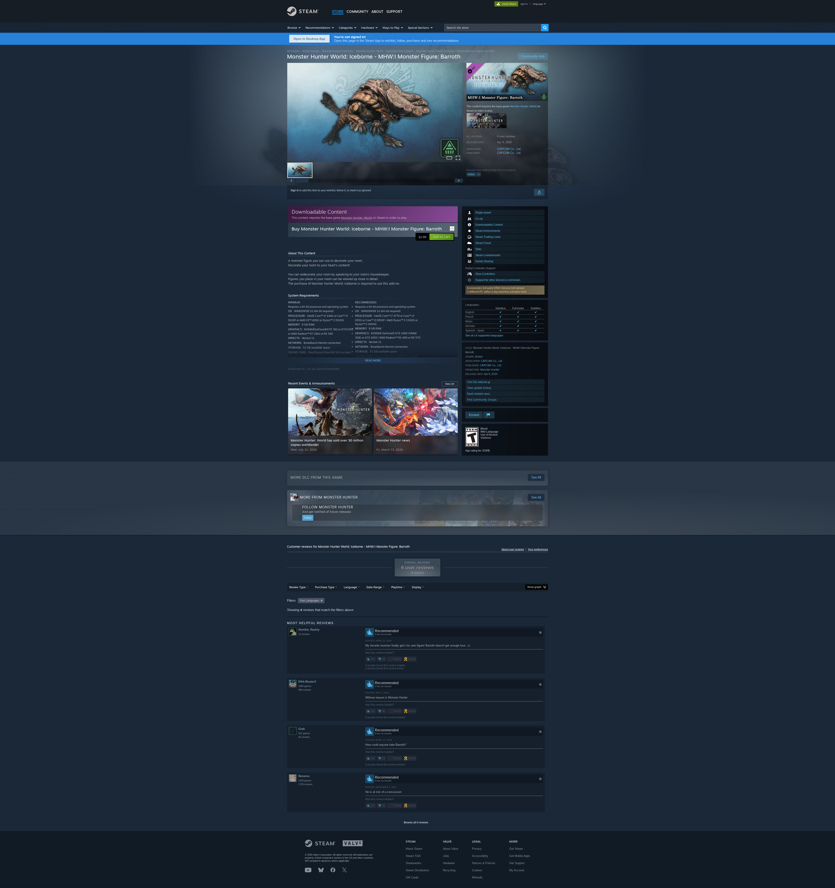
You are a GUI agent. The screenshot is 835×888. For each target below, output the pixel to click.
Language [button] (350, 587)
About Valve (450, 848)
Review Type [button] (297, 587)
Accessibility (480, 856)
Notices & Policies (483, 863)
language (538, 3)
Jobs (446, 856)
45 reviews (304, 737)
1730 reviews (305, 784)
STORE (338, 11)
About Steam (414, 848)
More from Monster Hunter (329, 497)
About (377, 11)
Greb (301, 728)
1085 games (304, 686)
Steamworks (413, 863)
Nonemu (304, 776)
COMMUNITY (357, 11)
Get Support (516, 863)
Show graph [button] (534, 587)
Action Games (310, 51)
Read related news (478, 393)
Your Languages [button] (309, 600)
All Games (293, 51)
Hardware (449, 863)
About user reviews (512, 549)
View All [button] (449, 383)
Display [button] (416, 587)
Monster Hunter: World (369, 51)
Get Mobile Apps (519, 856)
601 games (304, 733)
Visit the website (477, 382)
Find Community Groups (482, 399)
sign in (524, 3)
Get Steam (516, 848)
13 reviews (304, 634)
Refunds (477, 877)
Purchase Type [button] (324, 587)
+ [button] (478, 174)
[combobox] (492, 27)
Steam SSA (413, 856)
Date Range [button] (374, 587)
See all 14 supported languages (484, 335)
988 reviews (304, 689)
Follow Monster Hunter (327, 507)
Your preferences (538, 549)
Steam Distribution (417, 870)
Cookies (477, 870)
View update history (479, 387)
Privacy (477, 848)
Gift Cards (412, 877)
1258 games (304, 780)
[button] (294, 28)
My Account (516, 870)
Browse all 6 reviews (416, 822)
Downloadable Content (399, 51)
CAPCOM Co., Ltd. (509, 149)
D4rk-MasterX (307, 681)
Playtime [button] (396, 587)
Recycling (449, 870)
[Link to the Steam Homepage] (303, 15)
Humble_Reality (308, 629)
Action (471, 174)
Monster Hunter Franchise (337, 51)
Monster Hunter (489, 369)
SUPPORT (394, 11)
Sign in (295, 190)
